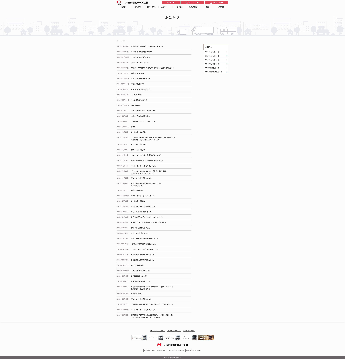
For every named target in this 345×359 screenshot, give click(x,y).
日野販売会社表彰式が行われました (142, 260)
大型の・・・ (165, 7)
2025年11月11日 (122, 160)
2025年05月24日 (123, 244)
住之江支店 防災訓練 (138, 150)
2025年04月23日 (123, 249)
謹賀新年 (134, 127)
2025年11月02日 (122, 171)
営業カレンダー (218, 2)
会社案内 (138, 7)
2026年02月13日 (122, 111)
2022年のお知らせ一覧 (212, 64)
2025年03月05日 (123, 310)
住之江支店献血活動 (137, 190)
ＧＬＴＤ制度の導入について (140, 233)
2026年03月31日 (123, 94)
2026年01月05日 (122, 127)
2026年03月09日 (123, 100)
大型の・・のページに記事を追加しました (144, 249)
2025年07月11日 (122, 222)
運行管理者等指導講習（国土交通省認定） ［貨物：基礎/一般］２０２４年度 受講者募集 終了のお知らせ (152, 316)
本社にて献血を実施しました (140, 78)
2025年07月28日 (123, 201)
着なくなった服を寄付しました (141, 178)
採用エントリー (193, 2)
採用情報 (179, 7)
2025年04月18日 (122, 260)
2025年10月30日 (122, 178)
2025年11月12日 (122, 155)
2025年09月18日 (122, 190)
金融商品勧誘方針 (189, 331)
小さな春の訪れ (136, 105)
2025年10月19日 (122, 183)
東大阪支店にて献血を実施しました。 (143, 254)
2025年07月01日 (122, 233)
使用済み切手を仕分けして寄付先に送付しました (147, 160)
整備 (207, 7)
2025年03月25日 (123, 294)
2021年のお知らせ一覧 (212, 68)
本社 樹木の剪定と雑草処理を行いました (144, 238)
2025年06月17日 (122, 238)
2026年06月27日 (123, 62)
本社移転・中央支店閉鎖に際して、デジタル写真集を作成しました (152, 68)
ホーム (118, 40)
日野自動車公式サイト (174, 331)
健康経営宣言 (193, 7)
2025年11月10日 (122, 166)
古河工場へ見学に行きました (140, 228)
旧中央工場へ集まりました (139, 62)
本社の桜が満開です (137, 84)
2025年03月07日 (123, 299)
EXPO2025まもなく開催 (139, 276)
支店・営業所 (151, 7)
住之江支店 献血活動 (138, 132)
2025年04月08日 (123, 271)
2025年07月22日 (122, 212)
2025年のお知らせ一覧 (212, 52)
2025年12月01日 (122, 144)
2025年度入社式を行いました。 (141, 281)
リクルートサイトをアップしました (142, 196)
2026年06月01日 (123, 73)
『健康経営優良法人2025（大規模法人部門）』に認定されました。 (153, 304)
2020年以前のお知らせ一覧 (213, 72)
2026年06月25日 (123, 68)
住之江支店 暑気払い (138, 201)
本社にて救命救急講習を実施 (140, 116)
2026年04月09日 (123, 78)
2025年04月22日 (123, 254)
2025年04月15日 (122, 265)
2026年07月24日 (123, 52)
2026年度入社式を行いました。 (141, 89)
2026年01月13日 (122, 121)
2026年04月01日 (123, 89)
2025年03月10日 (122, 304)
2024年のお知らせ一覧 (212, 56)
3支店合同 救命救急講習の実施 (141, 52)
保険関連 (221, 7)
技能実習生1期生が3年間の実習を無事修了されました (148, 222)
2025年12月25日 (122, 132)
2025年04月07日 (123, 276)
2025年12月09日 (122, 137)
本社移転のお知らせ (137, 73)
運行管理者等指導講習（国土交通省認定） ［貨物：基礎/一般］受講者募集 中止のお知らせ (152, 288)
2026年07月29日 (123, 46)
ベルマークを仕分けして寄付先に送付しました (146, 155)
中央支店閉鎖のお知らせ (139, 100)
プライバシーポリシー (157, 331)
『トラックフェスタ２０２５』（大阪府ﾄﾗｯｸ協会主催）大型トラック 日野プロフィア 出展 (149, 172)
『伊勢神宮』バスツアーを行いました (143, 121)
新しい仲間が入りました (139, 144)
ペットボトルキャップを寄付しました (143, 166)
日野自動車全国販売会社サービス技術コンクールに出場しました (146, 185)
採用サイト (170, 2)
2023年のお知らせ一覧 (212, 60)
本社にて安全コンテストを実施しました (144, 111)
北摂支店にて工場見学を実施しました (143, 244)
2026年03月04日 (123, 105)
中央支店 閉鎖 (136, 94)
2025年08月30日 (123, 196)
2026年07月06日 (123, 57)
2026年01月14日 (122, 116)
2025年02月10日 (122, 315)
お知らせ (124, 7)
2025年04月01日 (122, 281)
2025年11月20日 (122, 150)
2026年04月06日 (123, 84)
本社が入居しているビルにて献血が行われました (147, 46)
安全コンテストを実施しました (141, 57)
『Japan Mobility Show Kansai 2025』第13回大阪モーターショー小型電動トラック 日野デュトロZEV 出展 (153, 139)
